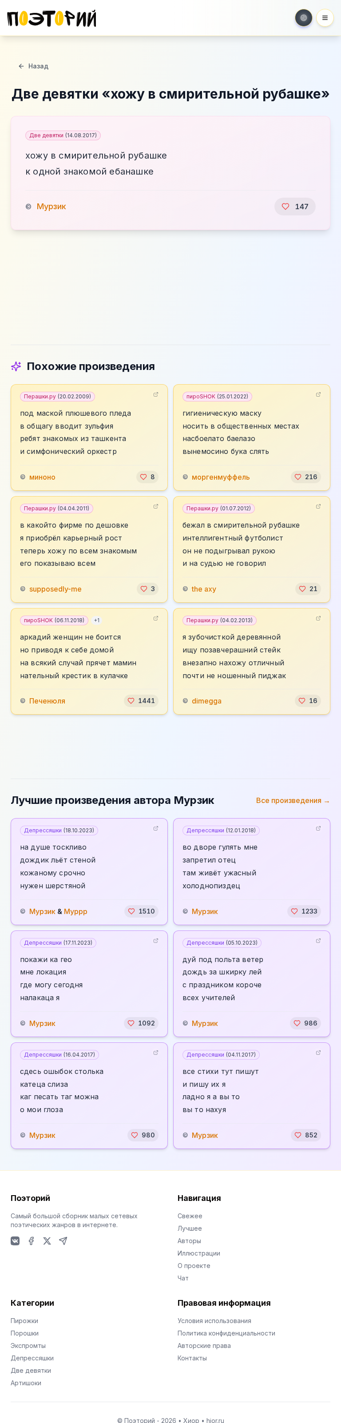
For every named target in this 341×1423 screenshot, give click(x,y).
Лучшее (190, 1228)
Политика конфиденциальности (226, 1333)
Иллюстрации (199, 1253)
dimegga (207, 700)
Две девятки (63, 135)
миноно (42, 477)
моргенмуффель (221, 477)
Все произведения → (293, 800)
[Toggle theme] (304, 18)
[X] (47, 1240)
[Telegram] (63, 1240)
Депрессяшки (59, 830)
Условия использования (214, 1320)
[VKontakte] (15, 1240)
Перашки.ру (57, 396)
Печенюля (47, 700)
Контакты (192, 1358)
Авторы (189, 1240)
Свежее (190, 1216)
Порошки (25, 1333)
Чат (183, 1278)
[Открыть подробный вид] (155, 394)
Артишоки (26, 1383)
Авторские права (204, 1345)
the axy (204, 588)
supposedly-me (55, 588)
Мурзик (51, 206)
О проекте (194, 1265)
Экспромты (28, 1345)
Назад (38, 66)
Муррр (75, 911)
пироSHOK (217, 396)
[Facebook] (31, 1240)
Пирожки (24, 1320)
